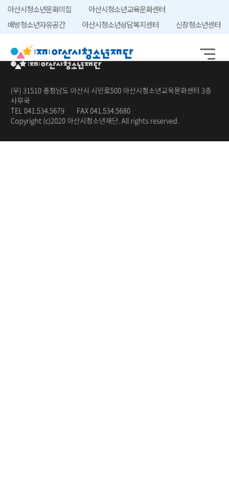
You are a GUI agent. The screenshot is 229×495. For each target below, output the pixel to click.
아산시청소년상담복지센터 (120, 24)
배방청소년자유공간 (36, 24)
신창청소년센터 (198, 24)
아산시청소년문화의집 (39, 9)
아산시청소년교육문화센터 (126, 9)
